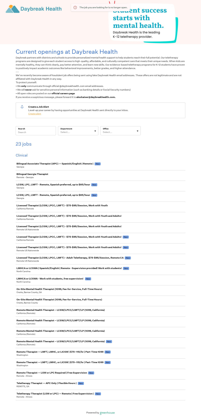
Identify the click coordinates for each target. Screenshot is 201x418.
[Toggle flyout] (95, 131)
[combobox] (60, 132)
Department (66, 129)
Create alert (34, 113)
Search (21, 129)
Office (106, 129)
